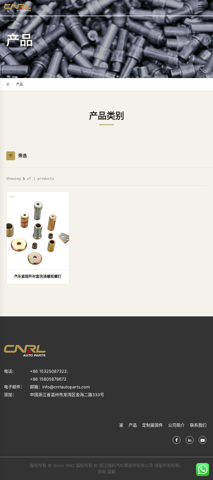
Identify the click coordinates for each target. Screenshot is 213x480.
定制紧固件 (152, 425)
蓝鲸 (111, 471)
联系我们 (198, 425)
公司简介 (176, 425)
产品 (133, 425)
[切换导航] (201, 8)
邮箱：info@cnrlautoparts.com (60, 386)
